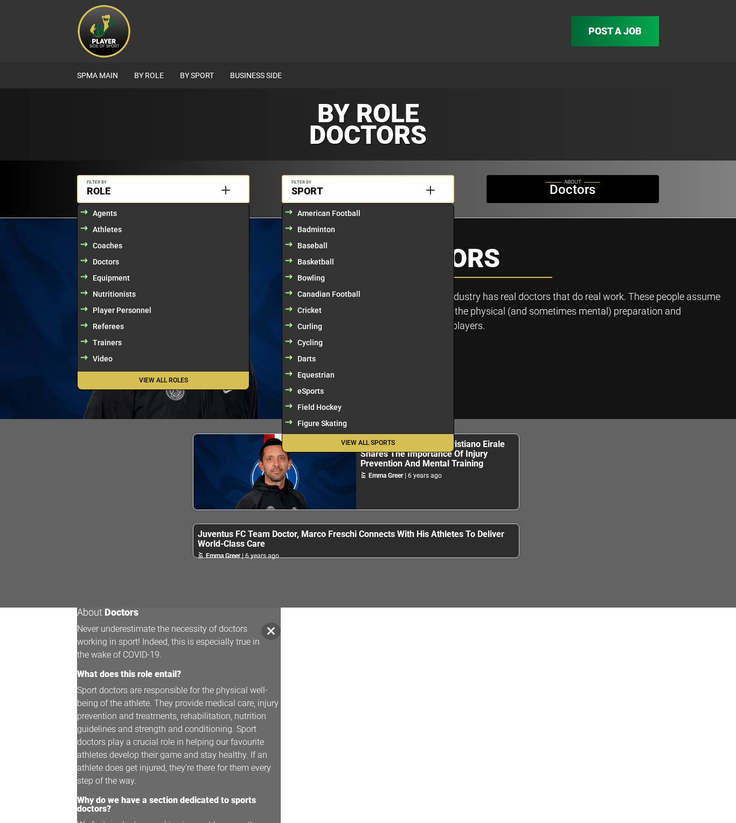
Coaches (107, 245)
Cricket (309, 310)
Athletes (107, 229)
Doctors (106, 261)
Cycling (310, 342)
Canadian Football (328, 294)
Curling (309, 326)
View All (163, 380)
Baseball (312, 245)
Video (103, 358)
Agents (105, 213)
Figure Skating (322, 423)
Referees (108, 326)
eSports (310, 391)
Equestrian (316, 375)
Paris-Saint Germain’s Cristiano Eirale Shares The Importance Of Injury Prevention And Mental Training (432, 454)
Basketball (315, 261)
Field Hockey (319, 407)
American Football (328, 213)
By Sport (197, 75)
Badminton (316, 229)
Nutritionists (114, 294)
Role (98, 191)
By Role (149, 75)
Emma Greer (386, 475)
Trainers (107, 342)
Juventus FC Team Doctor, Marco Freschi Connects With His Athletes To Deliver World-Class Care (351, 539)
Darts (306, 358)
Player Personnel (122, 310)
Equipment (111, 278)
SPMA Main (97, 75)
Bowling (311, 278)
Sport (307, 191)
